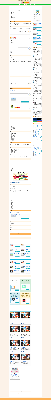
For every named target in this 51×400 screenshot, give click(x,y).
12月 (12, 17)
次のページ (20, 391)
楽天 (13, 37)
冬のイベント (12, 16)
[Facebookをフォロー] (36, 20)
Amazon (11, 37)
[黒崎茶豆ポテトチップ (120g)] (12, 106)
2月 (14, 17)
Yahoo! (15, 37)
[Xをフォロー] (39, 119)
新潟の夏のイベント (12, 90)
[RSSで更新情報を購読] (39, 121)
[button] (41, 7)
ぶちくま (37, 13)
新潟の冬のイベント (12, 212)
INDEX (20, 10)
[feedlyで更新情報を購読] (38, 20)
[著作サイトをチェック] (35, 20)
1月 (13, 17)
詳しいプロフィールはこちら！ (37, 19)
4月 (13, 12)
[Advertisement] (20, 386)
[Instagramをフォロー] (37, 20)
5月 (14, 12)
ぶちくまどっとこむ (37, 16)
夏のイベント (12, 13)
